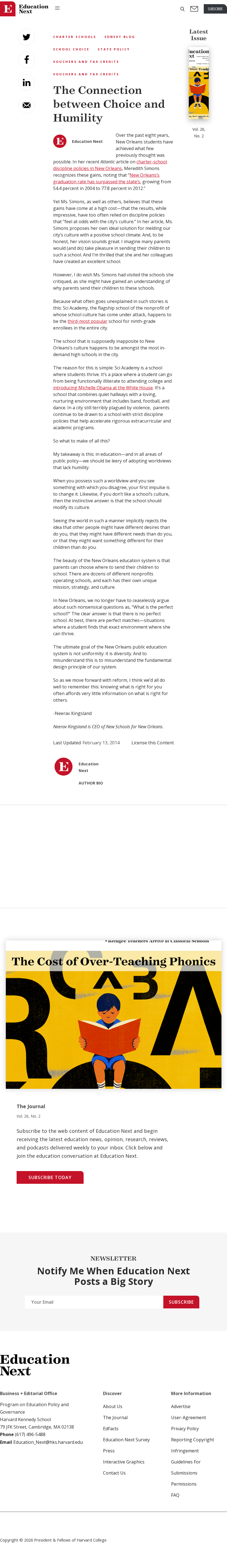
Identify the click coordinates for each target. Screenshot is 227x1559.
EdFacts (110, 1429)
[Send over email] (26, 105)
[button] (182, 9)
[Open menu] (57, 8)
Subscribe (181, 1302)
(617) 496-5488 (30, 1434)
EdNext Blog (120, 37)
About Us (112, 1406)
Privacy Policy (185, 1429)
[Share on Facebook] (26, 60)
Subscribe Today (50, 1177)
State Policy (114, 49)
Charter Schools (74, 37)
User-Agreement (188, 1417)
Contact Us (114, 1473)
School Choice (71, 49)
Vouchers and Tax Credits (86, 62)
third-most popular (87, 321)
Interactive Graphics (124, 1462)
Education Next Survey (126, 1440)
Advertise (180, 1406)
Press (109, 1451)
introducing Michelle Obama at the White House (103, 388)
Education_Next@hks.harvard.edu (47, 1442)
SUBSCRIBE (215, 8)
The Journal (115, 1417)
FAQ (175, 1495)
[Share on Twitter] (26, 37)
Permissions (184, 1484)
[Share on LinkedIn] (26, 82)
